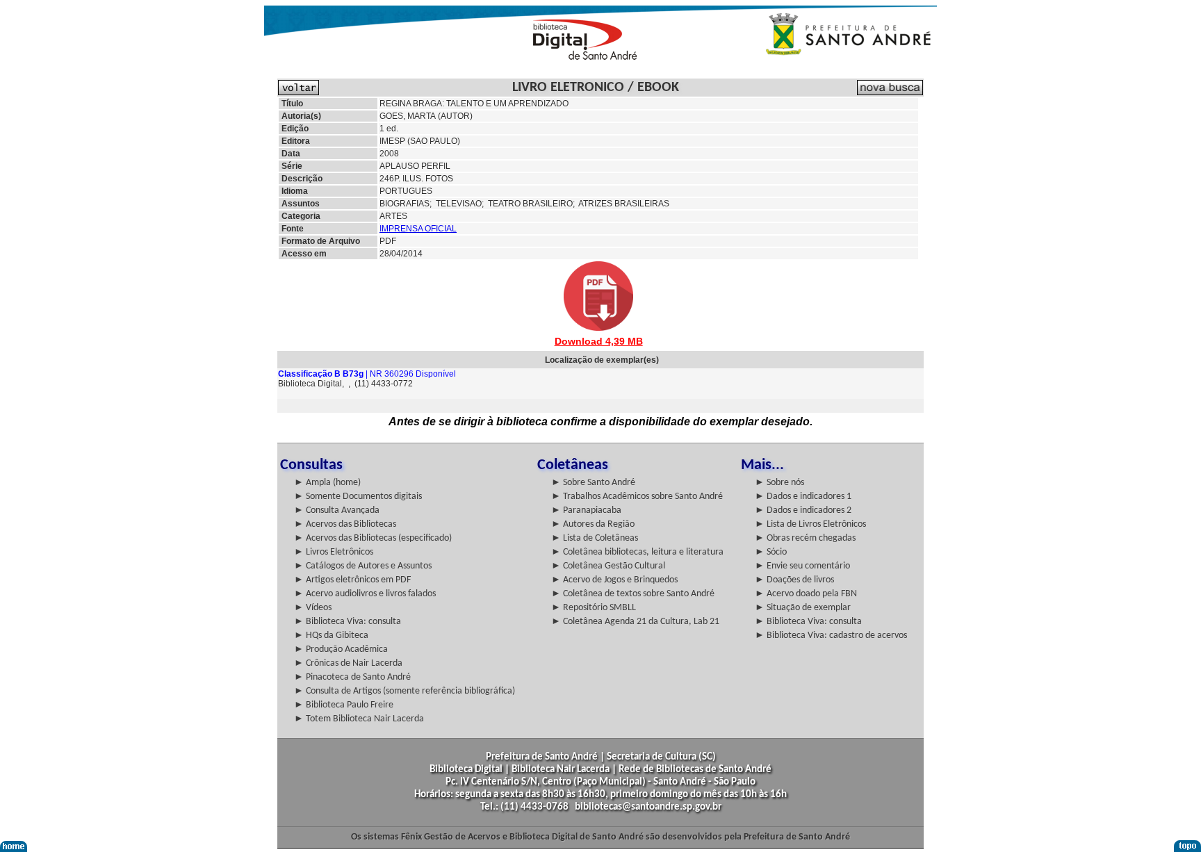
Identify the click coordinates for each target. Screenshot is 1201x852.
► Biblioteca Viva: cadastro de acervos (831, 635)
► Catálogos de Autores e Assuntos (363, 566)
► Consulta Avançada (336, 510)
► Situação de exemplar (803, 608)
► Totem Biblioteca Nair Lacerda (359, 719)
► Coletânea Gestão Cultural (608, 566)
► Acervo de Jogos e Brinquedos (614, 580)
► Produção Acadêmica (341, 649)
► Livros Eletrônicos (333, 552)
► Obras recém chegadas (805, 538)
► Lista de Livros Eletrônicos (810, 524)
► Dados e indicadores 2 (803, 510)
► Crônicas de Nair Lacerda (348, 663)
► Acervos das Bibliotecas (345, 524)
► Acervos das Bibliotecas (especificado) (373, 538)
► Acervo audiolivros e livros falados (365, 594)
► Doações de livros (794, 580)
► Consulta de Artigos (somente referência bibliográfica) (404, 691)
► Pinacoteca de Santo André (352, 677)
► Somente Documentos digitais (358, 496)
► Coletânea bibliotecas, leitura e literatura (637, 552)
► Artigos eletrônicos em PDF (352, 580)
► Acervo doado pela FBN (806, 594)
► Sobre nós (779, 482)
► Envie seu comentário (802, 566)
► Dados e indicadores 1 (803, 496)
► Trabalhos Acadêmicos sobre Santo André (637, 496)
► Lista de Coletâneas (594, 538)
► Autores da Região (593, 524)
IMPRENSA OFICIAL (418, 229)
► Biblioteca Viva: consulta (347, 621)
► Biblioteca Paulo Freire (343, 705)
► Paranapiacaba (586, 510)
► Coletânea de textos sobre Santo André (632, 594)
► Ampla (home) (327, 482)
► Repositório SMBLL (593, 608)
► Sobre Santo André (593, 482)
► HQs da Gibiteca (331, 635)
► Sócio (771, 552)
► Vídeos (313, 608)
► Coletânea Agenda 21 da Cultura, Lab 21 (635, 621)
